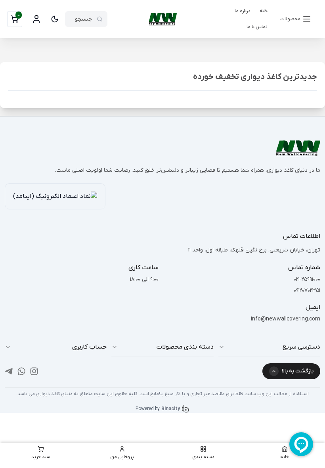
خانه (264, 11)
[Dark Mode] (55, 19)
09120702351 (307, 290)
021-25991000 (307, 279)
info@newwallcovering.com (285, 319)
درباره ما (242, 11)
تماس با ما (257, 27)
